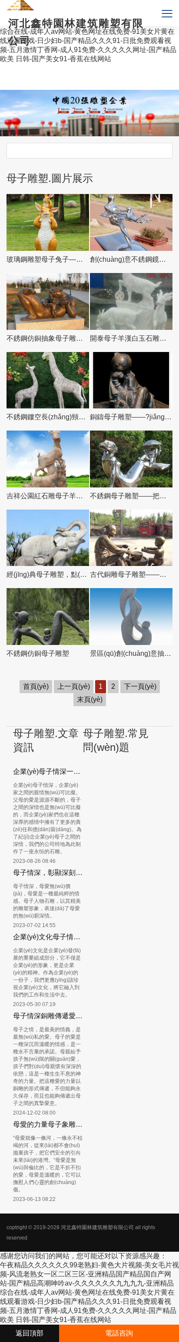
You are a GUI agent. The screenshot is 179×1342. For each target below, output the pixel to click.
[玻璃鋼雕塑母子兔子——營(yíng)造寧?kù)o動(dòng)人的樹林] (48, 222)
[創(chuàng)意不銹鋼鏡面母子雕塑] (131, 222)
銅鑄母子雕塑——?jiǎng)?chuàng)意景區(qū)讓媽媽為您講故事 (131, 417)
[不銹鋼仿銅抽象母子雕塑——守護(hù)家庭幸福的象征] (48, 301)
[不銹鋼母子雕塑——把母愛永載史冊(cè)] (131, 459)
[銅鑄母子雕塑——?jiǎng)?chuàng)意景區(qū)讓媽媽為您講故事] (131, 380)
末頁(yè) (90, 699)
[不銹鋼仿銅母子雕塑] (48, 616)
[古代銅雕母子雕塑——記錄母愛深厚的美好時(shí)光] (131, 538)
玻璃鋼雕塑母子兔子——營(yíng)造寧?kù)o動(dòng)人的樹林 (48, 259)
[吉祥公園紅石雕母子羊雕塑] (48, 459)
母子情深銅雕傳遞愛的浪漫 (48, 1016)
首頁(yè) (36, 686)
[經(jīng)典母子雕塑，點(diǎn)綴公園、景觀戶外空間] (48, 538)
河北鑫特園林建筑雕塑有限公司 (97, 1227)
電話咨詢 (119, 1333)
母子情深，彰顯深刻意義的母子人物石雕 (48, 872)
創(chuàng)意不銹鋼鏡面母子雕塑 (131, 259)
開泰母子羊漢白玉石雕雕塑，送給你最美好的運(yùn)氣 (131, 338)
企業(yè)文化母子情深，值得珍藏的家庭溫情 (48, 937)
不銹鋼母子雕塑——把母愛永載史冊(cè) (131, 496)
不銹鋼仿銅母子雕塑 (38, 653)
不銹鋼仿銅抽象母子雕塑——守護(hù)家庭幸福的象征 (48, 338)
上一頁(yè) (73, 686)
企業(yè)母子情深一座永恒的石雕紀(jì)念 (48, 771)
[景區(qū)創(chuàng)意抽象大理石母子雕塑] (131, 616)
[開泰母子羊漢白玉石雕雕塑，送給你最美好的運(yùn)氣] (131, 301)
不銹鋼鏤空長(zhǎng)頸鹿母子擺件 (48, 417)
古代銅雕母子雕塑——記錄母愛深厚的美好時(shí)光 (131, 574)
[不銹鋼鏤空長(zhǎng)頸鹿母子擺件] (48, 380)
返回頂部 (29, 1333)
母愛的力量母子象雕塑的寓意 (48, 1124)
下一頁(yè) (140, 686)
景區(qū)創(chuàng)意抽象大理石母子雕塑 (131, 653)
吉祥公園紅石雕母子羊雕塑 (48, 496)
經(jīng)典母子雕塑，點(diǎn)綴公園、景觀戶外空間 (48, 574)
